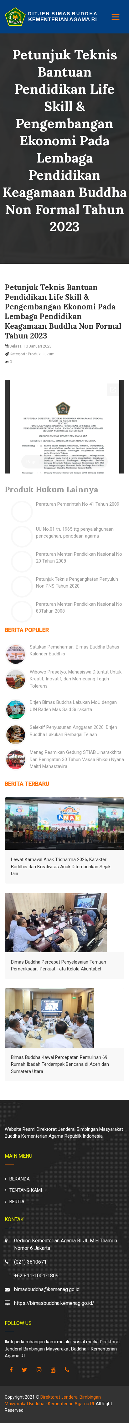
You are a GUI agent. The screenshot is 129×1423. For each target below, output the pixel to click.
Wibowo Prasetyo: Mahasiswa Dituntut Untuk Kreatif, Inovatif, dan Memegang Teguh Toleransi (75, 679)
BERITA (16, 1202)
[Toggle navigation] (115, 17)
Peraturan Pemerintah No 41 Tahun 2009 (77, 504)
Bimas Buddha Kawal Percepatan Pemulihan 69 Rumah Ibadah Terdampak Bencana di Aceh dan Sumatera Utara (60, 1064)
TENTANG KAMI (25, 1190)
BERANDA (19, 1179)
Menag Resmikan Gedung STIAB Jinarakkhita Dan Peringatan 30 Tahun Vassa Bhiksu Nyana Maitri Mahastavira (77, 759)
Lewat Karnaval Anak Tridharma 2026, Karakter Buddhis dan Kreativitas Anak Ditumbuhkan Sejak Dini (61, 866)
